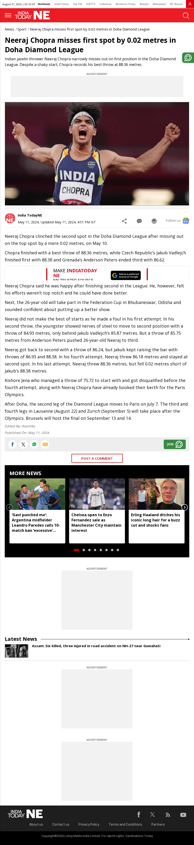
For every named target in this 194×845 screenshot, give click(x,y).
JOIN (170, 444)
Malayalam (159, 4)
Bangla (144, 4)
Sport (22, 29)
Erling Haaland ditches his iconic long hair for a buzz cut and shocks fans (155, 520)
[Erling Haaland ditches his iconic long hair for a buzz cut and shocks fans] (157, 494)
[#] (34, 444)
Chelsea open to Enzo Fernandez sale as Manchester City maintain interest (96, 522)
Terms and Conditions (125, 824)
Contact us (60, 824)
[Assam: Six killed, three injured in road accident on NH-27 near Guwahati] (16, 651)
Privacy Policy (89, 824)
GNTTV (90, 4)
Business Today (126, 4)
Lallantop (105, 4)
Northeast (44, 4)
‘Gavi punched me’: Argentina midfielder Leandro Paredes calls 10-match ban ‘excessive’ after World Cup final (36, 522)
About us (36, 824)
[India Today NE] (34, 15)
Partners (158, 824)
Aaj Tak (77, 4)
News (9, 29)
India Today (61, 4)
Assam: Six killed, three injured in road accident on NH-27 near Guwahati (96, 645)
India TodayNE (30, 215)
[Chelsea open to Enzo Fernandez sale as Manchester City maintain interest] (97, 494)
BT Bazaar (176, 4)
